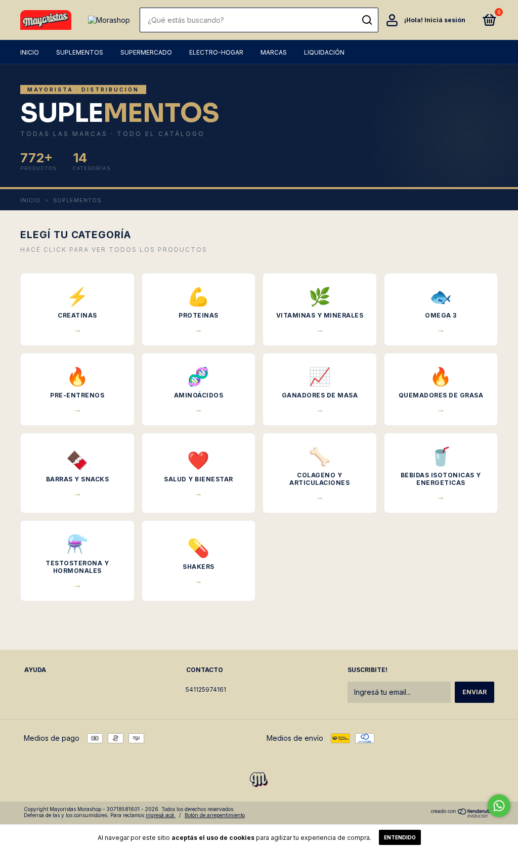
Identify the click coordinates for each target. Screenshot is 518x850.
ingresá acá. (161, 815)
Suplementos (79, 52)
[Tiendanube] (462, 815)
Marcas (274, 52)
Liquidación (324, 52)
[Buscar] (366, 20)
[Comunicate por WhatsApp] (499, 805)
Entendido (400, 837)
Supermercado (146, 52)
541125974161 (206, 689)
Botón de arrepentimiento (215, 815)
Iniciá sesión (444, 20)
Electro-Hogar (216, 52)
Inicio (29, 52)
